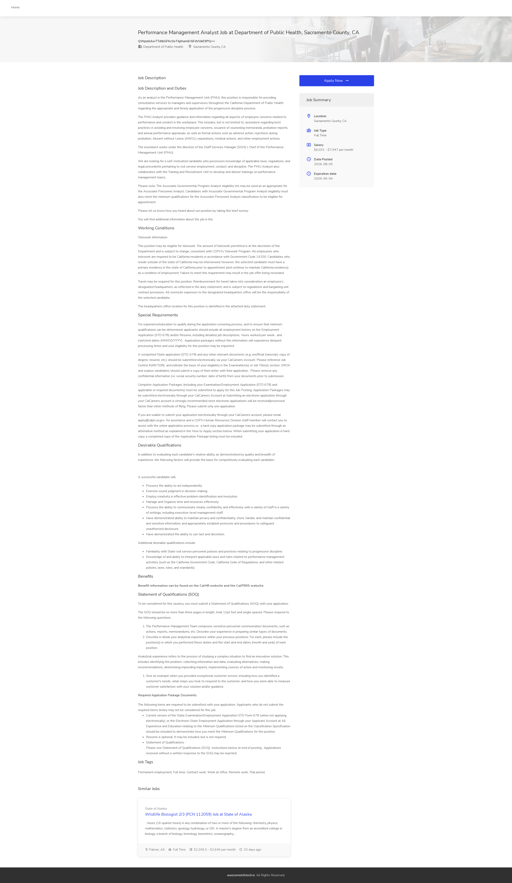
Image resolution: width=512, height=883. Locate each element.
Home (15, 7)
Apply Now (334, 80)
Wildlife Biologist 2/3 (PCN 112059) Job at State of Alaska (198, 814)
